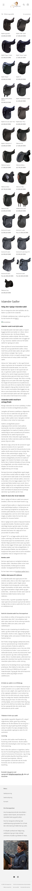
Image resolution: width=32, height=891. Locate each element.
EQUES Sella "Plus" (20, 121)
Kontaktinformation (25, 887)
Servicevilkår (16, 887)
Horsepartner (8, 884)
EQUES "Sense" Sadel (21, 55)
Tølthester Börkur (20, 165)
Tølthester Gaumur (5, 165)
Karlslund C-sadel (20, 230)
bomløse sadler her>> (22, 571)
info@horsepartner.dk (16, 774)
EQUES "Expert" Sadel (6, 55)
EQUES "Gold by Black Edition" (6, 99)
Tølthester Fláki (20, 186)
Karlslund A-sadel (20, 273)
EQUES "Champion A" (6, 143)
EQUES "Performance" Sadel (23, 98)
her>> (17, 318)
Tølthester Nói (19, 143)
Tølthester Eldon (5, 186)
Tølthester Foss (5, 290)
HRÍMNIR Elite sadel (21, 208)
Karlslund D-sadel (5, 252)
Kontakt (6, 801)
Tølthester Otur (5, 208)
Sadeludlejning (8, 797)
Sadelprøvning (8, 793)
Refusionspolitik (7, 887)
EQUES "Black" (5, 77)
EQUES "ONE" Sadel (21, 33)
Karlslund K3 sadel (5, 230)
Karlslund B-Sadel (5, 273)
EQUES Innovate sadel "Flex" (8, 121)
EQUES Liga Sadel (5, 33)
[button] (4, 5)
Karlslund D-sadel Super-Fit (23, 252)
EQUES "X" (18, 77)
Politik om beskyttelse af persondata (21, 884)
